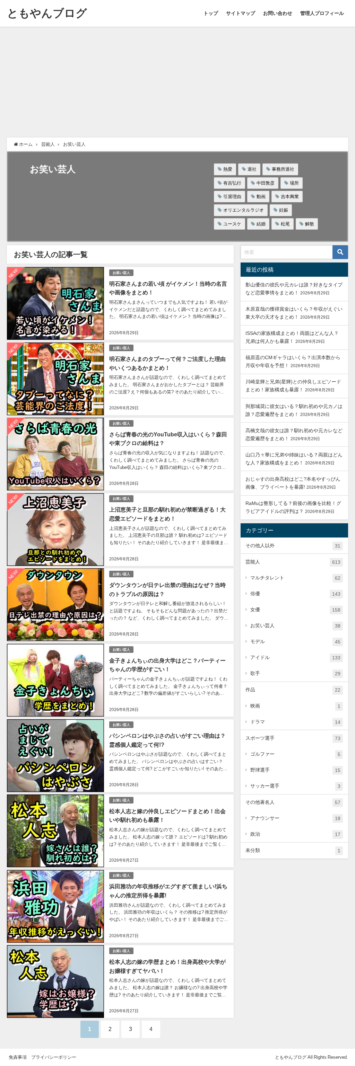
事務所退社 (283, 169)
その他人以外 (292, 545)
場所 (294, 183)
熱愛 (227, 169)
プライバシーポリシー (53, 1057)
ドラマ (295, 722)
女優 (295, 609)
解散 (309, 224)
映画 (295, 706)
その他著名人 (292, 802)
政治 (295, 834)
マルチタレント (295, 577)
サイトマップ (240, 13)
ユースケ (232, 224)
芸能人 (292, 562)
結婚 (261, 224)
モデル (295, 641)
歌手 (295, 673)
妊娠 (283, 210)
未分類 (292, 850)
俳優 (295, 593)
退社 (252, 169)
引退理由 (232, 196)
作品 (292, 689)
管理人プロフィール (322, 13)
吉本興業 (290, 196)
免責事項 (18, 1057)
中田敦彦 (266, 183)
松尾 (285, 224)
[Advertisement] (177, 78)
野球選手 (295, 770)
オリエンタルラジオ (243, 210)
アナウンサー (295, 818)
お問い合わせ (277, 13)
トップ (211, 13)
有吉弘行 (232, 183)
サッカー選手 (295, 786)
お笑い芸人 (121, 272)
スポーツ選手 (292, 738)
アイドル (295, 657)
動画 (261, 196)
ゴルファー (295, 754)
